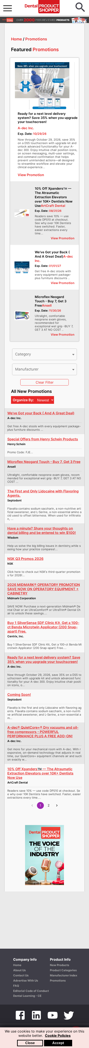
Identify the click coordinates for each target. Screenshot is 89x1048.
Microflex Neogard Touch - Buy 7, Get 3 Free (51, 301)
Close (30, 1043)
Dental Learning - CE (27, 995)
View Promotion (63, 238)
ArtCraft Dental (53, 206)
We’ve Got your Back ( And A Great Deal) (52, 254)
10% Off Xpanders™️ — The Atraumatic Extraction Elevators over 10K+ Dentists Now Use (54, 197)
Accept (58, 1043)
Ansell (47, 305)
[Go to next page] (56, 805)
